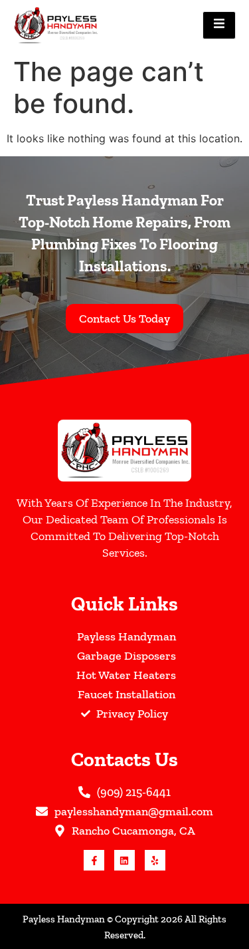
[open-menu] (219, 25)
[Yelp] (155, 860)
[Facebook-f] (94, 860)
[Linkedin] (124, 860)
